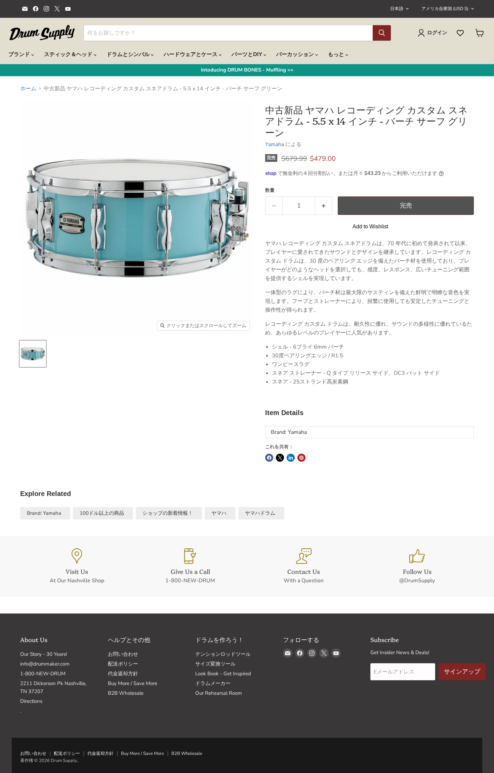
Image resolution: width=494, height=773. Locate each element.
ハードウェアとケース (191, 54)
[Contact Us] (304, 566)
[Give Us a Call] (190, 566)
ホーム (28, 89)
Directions (31, 701)
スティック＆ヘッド (69, 54)
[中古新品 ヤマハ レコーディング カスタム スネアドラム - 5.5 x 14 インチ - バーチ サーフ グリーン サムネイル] (32, 353)
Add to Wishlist (370, 226)
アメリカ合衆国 (444, 9)
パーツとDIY (247, 54)
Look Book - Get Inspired (223, 673)
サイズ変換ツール (215, 664)
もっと (336, 54)
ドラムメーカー (213, 683)
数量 (270, 190)
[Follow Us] (417, 566)
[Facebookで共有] (269, 458)
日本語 (396, 9)
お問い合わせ (123, 654)
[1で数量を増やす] (323, 205)
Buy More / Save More (132, 683)
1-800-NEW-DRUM (43, 673)
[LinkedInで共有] (291, 458)
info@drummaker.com (45, 664)
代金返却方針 (123, 673)
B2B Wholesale (125, 693)
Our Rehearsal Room (218, 693)
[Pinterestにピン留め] (301, 458)
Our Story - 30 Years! (43, 654)
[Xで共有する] (280, 458)
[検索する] (382, 33)
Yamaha (274, 144)
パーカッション (295, 54)
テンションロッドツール (223, 654)
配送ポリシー (123, 664)
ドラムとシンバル (129, 54)
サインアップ (462, 671)
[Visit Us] (77, 566)
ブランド (19, 54)
